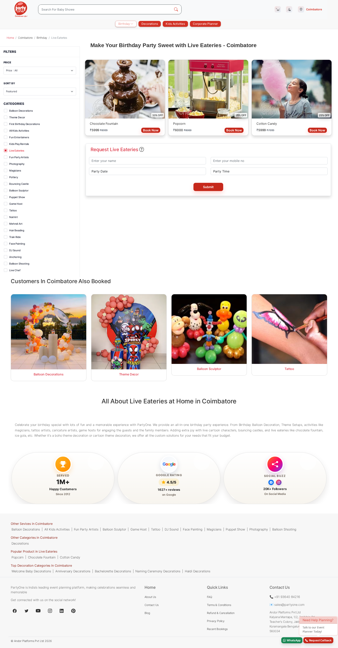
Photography (258, 529)
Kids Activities (175, 24)
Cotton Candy (266, 124)
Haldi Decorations (197, 571)
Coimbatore (25, 37)
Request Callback (320, 640)
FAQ (209, 597)
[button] (141, 150)
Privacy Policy (216, 621)
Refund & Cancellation (221, 613)
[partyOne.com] (21, 9)
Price (7, 62)
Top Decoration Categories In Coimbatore (41, 565)
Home (10, 37)
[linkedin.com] (62, 611)
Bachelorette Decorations (113, 571)
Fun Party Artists (86, 529)
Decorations (149, 24)
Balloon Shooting (284, 529)
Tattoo (155, 529)
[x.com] (26, 611)
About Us (150, 597)
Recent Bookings (217, 629)
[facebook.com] (15, 611)
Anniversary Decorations (72, 571)
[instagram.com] (50, 611)
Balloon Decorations (26, 529)
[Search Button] (176, 9)
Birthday (124, 24)
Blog (147, 613)
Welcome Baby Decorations (31, 571)
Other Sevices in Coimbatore (32, 524)
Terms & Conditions (219, 605)
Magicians (214, 529)
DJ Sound (172, 529)
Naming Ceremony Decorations (157, 571)
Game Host (138, 529)
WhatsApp (293, 640)
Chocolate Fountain (104, 124)
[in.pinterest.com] (73, 611)
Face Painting (192, 529)
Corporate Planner (205, 24)
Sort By (9, 83)
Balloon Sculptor (114, 529)
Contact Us (151, 605)
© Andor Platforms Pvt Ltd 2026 (31, 641)
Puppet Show (235, 529)
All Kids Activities (57, 529)
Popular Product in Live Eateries (34, 551)
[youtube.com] (38, 611)
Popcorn (179, 124)
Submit (208, 187)
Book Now (150, 130)
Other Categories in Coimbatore (34, 537)
